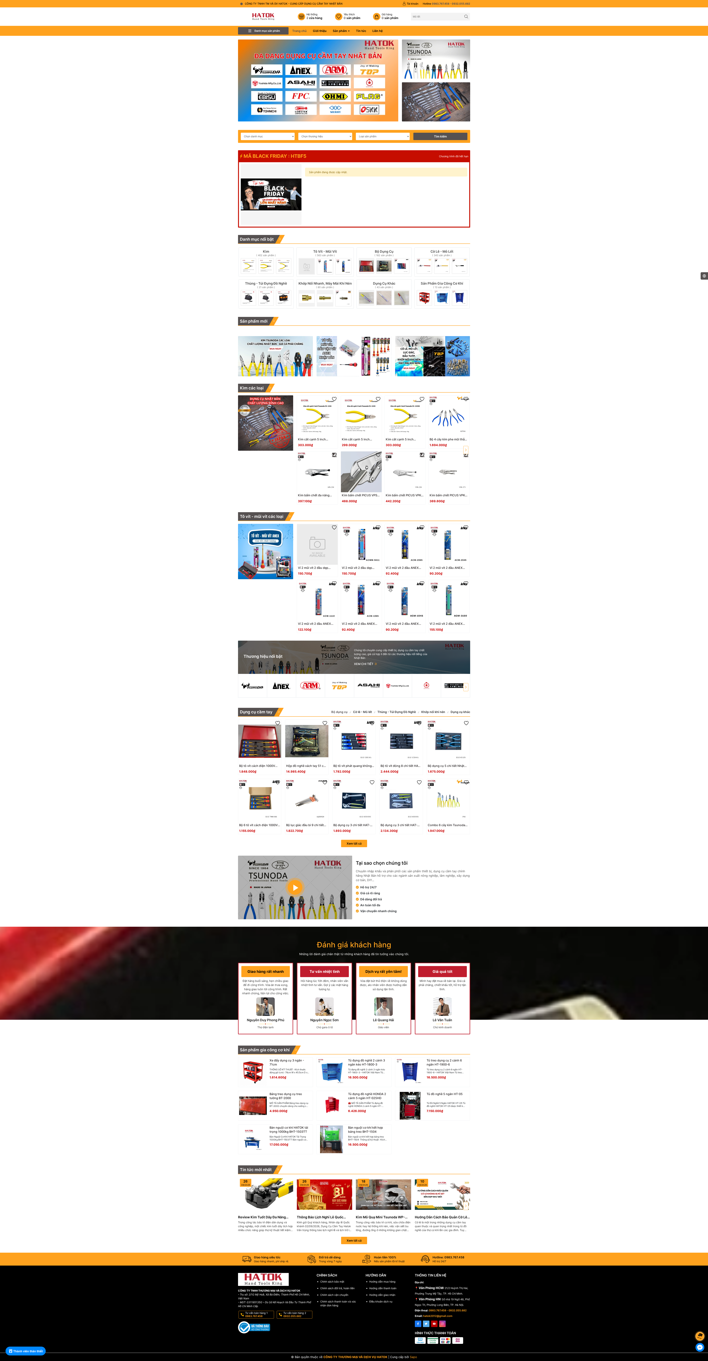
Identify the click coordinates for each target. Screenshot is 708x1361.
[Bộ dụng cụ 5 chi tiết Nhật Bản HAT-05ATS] (448, 741)
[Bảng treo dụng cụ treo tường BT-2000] (253, 1106)
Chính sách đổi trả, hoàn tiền (337, 1288)
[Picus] (455, 686)
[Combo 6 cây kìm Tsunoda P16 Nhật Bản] (448, 800)
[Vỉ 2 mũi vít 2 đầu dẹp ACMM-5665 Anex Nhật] (317, 544)
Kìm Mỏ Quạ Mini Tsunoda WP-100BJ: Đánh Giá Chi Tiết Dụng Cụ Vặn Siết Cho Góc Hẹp (383, 1217)
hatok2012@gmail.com (437, 1315)
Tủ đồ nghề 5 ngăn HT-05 (445, 1094)
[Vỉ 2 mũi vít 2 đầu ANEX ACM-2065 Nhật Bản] (405, 544)
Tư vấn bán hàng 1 (256, 1314)
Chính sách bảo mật (332, 1281)
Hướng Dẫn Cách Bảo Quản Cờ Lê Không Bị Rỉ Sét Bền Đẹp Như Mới (441, 1217)
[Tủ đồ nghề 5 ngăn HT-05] (410, 1106)
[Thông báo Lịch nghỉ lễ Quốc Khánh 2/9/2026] (324, 1194)
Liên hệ (377, 31)
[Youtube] (434, 1324)
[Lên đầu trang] (700, 1326)
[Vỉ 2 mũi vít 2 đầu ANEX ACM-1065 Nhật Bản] (361, 600)
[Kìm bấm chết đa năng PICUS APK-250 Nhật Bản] (317, 471)
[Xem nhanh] (328, 441)
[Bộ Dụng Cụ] (384, 262)
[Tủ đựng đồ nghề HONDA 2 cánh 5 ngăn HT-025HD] (331, 1106)
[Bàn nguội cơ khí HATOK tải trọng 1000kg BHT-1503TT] (253, 1139)
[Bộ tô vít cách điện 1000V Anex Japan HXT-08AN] (259, 741)
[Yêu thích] (347, 16)
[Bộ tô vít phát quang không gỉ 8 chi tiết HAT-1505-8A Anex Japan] (354, 741)
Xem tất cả (354, 843)
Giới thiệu (320, 31)
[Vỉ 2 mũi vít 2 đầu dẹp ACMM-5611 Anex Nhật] (361, 544)
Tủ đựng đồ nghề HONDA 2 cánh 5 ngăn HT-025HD (367, 1096)
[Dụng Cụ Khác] (384, 294)
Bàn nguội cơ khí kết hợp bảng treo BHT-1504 (365, 1129)
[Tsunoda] (252, 686)
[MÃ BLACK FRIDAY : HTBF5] (271, 194)
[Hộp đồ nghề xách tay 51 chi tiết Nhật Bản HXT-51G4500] (306, 741)
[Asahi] (368, 686)
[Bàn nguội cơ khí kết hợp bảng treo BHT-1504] (331, 1139)
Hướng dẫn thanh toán (382, 1288)
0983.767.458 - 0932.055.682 (448, 1310)
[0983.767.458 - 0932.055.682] (446, 3)
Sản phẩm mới (254, 321)
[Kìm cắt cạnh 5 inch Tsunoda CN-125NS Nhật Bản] (405, 416)
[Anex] (281, 686)
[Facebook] (418, 1324)
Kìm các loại (252, 388)
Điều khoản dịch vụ (380, 1301)
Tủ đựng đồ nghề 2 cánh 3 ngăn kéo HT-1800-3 (366, 1062)
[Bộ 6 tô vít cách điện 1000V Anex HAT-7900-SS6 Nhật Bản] (259, 800)
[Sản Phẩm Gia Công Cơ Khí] (442, 294)
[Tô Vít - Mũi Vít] (325, 262)
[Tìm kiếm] (466, 16)
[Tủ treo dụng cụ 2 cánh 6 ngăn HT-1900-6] (410, 1072)
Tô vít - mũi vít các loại (261, 516)
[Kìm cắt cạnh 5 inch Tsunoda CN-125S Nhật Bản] (317, 416)
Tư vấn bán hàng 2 (294, 1314)
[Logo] (263, 16)
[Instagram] (442, 1324)
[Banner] (436, 59)
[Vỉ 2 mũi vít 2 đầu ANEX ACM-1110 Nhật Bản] (317, 600)
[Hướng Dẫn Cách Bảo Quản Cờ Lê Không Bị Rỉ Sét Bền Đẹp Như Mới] (442, 1194)
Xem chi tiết (364, 664)
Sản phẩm (340, 31)
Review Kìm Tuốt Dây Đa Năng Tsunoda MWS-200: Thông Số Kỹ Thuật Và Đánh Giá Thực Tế (264, 1217)
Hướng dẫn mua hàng (382, 1281)
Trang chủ (299, 31)
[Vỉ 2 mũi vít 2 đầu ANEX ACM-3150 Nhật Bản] (449, 600)
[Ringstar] (426, 686)
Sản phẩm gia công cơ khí (265, 1049)
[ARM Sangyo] (310, 686)
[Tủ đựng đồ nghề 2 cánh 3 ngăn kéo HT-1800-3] (331, 1072)
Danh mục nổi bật (257, 239)
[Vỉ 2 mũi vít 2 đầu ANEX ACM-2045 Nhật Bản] (449, 544)
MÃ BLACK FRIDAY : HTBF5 (274, 156)
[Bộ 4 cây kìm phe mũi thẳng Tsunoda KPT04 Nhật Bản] (449, 416)
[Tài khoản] (410, 3)
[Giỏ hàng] (385, 16)
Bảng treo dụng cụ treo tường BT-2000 (286, 1096)
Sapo (413, 1357)
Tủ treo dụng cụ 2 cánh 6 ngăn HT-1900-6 (444, 1062)
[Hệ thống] (310, 16)
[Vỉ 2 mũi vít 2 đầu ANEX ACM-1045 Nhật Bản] (405, 600)
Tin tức (361, 31)
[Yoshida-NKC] (397, 686)
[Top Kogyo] (339, 686)
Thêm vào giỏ (313, 440)
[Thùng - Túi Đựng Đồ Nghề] (266, 294)
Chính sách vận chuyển (334, 1294)
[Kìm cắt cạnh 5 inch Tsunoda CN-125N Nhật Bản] (361, 416)
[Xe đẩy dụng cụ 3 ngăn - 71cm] (253, 1072)
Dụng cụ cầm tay (256, 711)
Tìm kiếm (440, 136)
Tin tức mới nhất (256, 1169)
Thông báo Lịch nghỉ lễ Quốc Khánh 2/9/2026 (320, 1217)
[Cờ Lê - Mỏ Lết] (442, 262)
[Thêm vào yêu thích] (334, 399)
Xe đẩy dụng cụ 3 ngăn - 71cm (287, 1062)
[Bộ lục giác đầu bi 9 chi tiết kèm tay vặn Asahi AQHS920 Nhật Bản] (306, 800)
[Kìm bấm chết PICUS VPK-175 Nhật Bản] (449, 471)
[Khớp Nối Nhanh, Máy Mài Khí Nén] (325, 294)
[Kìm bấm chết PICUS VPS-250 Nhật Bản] (361, 471)
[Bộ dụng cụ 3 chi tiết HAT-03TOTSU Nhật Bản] (354, 800)
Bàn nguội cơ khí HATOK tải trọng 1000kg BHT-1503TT (289, 1129)
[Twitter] (426, 1324)
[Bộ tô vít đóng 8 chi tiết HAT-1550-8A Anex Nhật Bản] (401, 741)
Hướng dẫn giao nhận (382, 1294)
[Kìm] (266, 262)
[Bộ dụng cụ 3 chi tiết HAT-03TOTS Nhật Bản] (401, 800)
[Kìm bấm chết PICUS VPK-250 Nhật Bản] (405, 471)
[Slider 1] (318, 80)
